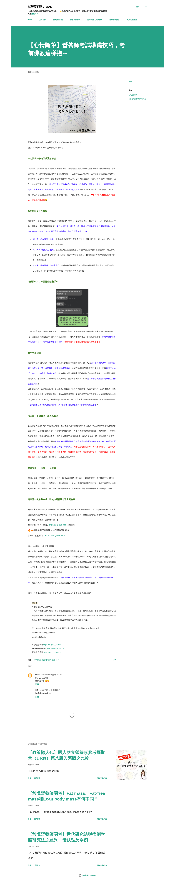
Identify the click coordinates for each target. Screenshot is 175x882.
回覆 (37, 684)
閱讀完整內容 (102, 778)
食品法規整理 (132, 20)
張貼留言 (37, 778)
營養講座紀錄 (58, 20)
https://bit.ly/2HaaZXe (55, 648)
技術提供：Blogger (89, 875)
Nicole (37, 675)
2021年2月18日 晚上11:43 (52, 675)
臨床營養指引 (115, 20)
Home (30, 20)
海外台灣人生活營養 (94, 20)
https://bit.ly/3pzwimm (52, 652)
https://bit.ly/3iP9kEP (55, 535)
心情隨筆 (133, 95)
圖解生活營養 (75, 20)
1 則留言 (37, 865)
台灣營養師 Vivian (40, 6)
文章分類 (42, 20)
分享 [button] (130, 81)
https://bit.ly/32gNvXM (52, 645)
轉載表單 (34, 14)
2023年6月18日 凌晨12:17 (50, 690)
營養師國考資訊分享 (57, 525)
